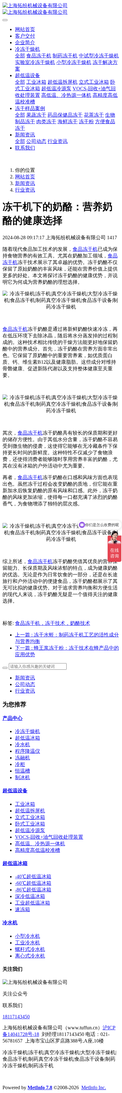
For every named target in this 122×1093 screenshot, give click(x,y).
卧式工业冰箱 (30, 823)
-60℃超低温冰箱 (33, 883)
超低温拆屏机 (30, 810)
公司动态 (25, 684)
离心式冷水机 (30, 955)
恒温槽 (22, 771)
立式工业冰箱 (30, 817)
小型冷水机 (27, 936)
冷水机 (22, 744)
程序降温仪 (27, 751)
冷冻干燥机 (27, 731)
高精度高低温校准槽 (37, 850)
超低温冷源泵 (30, 830)
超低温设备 (15, 790)
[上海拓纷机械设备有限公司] (61, 9)
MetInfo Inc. (93, 1087)
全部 (20, 55)
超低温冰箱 (27, 738)
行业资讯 (25, 190)
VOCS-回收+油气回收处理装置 (49, 837)
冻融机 (22, 757)
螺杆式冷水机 (30, 949)
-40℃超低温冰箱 (33, 876)
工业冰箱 (25, 804)
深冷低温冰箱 (30, 896)
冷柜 (20, 764)
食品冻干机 (85, 249)
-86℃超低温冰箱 (33, 889)
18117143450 (16, 1016)
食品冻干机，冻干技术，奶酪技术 (52, 623)
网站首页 (25, 29)
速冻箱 (22, 909)
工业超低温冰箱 (32, 903)
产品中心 (13, 718)
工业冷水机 (27, 942)
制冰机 (22, 777)
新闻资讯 (25, 183)
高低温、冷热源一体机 (40, 843)
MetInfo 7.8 (40, 1087)
